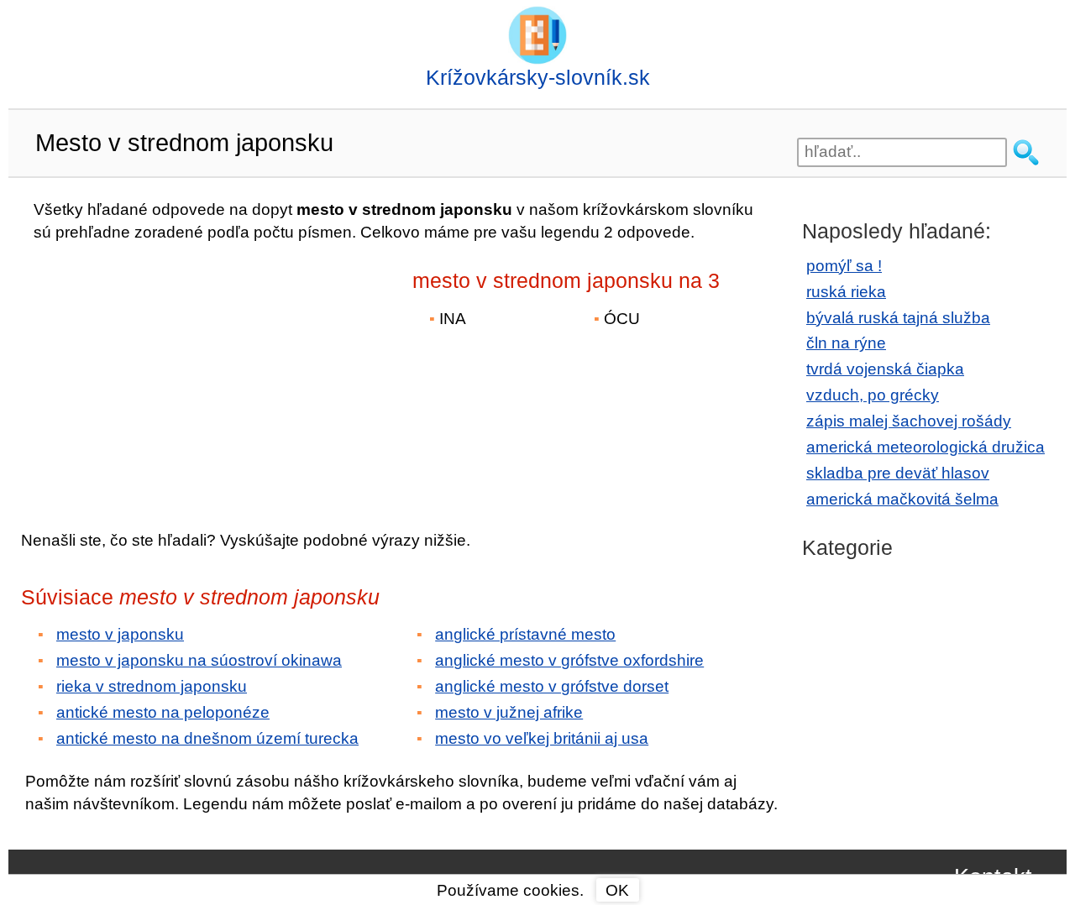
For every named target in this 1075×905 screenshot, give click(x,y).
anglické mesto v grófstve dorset (552, 686)
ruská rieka (846, 292)
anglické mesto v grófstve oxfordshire (569, 660)
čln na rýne (846, 343)
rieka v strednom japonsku (151, 686)
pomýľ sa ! (844, 266)
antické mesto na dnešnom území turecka (207, 738)
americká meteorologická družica (925, 447)
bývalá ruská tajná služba (898, 318)
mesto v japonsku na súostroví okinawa (199, 660)
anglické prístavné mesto (525, 634)
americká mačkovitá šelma (902, 499)
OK (617, 890)
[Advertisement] (168, 374)
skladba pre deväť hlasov (897, 473)
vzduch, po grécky (872, 395)
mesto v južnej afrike (509, 712)
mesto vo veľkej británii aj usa (541, 738)
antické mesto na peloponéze (163, 712)
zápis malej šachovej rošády (908, 421)
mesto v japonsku (120, 634)
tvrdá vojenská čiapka (885, 369)
